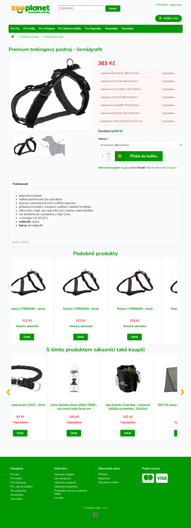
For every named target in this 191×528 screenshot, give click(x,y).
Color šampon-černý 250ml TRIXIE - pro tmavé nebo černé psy (74, 406)
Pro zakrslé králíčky (69, 28)
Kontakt (58, 497)
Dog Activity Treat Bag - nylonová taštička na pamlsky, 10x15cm (128, 406)
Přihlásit (103, 474)
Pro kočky (29, 28)
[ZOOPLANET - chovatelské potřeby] (30, 9)
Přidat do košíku (143, 156)
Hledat (113, 8)
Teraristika (127, 28)
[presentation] (8, 390)
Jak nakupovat (62, 478)
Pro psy (15, 28)
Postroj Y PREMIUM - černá (27, 308)
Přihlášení (162, 5)
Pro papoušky (93, 28)
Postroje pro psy (53, 37)
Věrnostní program (166, 167)
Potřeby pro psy (29, 37)
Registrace (176, 5)
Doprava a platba (64, 474)
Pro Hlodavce (47, 28)
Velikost (102, 139)
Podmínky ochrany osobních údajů (70, 492)
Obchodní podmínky (66, 486)
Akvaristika (111, 28)
